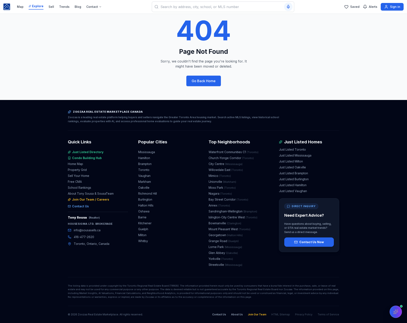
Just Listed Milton (291, 161)
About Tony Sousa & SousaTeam (91, 193)
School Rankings (79, 187)
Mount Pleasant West (229, 229)
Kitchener (145, 223)
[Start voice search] (288, 7)
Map (20, 6)
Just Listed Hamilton (293, 185)
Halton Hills (145, 205)
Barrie (142, 217)
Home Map (75, 164)
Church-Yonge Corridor (231, 158)
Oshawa (143, 211)
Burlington (145, 199)
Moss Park (222, 187)
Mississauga (146, 152)
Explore (37, 6)
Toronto (143, 170)
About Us (237, 314)
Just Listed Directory (87, 152)
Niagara (220, 193)
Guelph (143, 229)
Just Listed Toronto (292, 149)
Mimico (220, 175)
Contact (92, 6)
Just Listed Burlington (294, 179)
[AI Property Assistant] (396, 312)
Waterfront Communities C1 (233, 152)
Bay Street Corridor (228, 199)
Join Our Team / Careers (90, 199)
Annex (219, 205)
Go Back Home (204, 81)
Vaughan (144, 175)
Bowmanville (225, 223)
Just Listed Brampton (293, 173)
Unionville (222, 181)
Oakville (143, 187)
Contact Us (80, 206)
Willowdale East (226, 170)
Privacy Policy (303, 314)
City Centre (226, 164)
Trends (64, 6)
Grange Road (224, 241)
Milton (142, 235)
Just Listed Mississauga (295, 155)
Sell (51, 6)
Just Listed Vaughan (293, 191)
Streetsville (225, 264)
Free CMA (75, 181)
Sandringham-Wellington (233, 211)
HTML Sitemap (280, 314)
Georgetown (226, 235)
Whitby (143, 241)
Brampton (145, 164)
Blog (78, 6)
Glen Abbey (223, 253)
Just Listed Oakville (292, 167)
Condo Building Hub (87, 158)
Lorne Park (225, 247)
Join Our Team (257, 314)
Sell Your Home (78, 175)
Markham (144, 181)
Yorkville (221, 259)
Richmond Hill (147, 193)
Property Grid (77, 170)
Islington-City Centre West (233, 217)
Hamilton (144, 158)
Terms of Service (328, 314)
